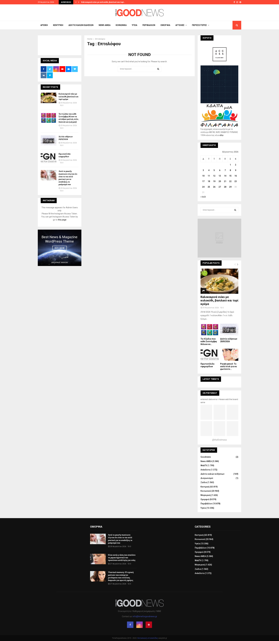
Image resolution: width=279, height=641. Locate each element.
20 (220, 181)
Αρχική (44, 25)
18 (209, 181)
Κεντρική (58, 25)
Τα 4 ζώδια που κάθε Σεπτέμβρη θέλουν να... (209, 341)
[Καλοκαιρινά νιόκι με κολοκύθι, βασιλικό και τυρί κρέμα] (48, 98)
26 (214, 187)
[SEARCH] (235, 210)
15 (230, 176)
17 (203, 181)
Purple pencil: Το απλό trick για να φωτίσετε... (228, 366)
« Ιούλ (203, 197)
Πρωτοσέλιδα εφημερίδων (64, 155)
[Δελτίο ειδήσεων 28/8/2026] (48, 140)
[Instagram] (139, 625)
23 (235, 181)
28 (225, 187)
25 (209, 187)
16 (235, 176)
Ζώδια (204, 482)
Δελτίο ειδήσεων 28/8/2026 (66, 138)
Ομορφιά (165, 25)
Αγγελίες (179, 25)
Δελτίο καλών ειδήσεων (80, 25)
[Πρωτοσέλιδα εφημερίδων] (48, 158)
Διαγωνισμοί (207, 478)
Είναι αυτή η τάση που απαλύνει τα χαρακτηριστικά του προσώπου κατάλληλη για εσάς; (121, 557)
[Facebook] (130, 625)
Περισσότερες (199, 25)
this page (62, 220)
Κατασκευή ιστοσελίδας (147, 638)
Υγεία (134, 25)
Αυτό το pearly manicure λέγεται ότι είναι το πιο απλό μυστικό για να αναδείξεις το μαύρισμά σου (68, 178)
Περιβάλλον (148, 25)
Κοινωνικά (121, 25)
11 (209, 176)
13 (220, 176)
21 (225, 181)
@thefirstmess (219, 439)
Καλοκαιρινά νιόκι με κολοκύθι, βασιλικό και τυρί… (103, 2)
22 (230, 181)
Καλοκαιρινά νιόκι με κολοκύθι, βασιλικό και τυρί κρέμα (68, 96)
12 (214, 176)
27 (220, 187)
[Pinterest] (149, 625)
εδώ (221, 135)
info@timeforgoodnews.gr (145, 616)
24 (203, 187)
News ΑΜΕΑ (104, 25)
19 (214, 181)
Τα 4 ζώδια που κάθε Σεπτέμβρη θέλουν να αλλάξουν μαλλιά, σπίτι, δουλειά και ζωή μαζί (68, 118)
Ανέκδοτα (205, 470)
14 (225, 176)
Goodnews (206, 457)
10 (203, 176)
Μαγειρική (206, 495)
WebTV (204, 465)
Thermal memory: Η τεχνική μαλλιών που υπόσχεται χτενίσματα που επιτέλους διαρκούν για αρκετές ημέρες (121, 576)
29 (230, 187)
